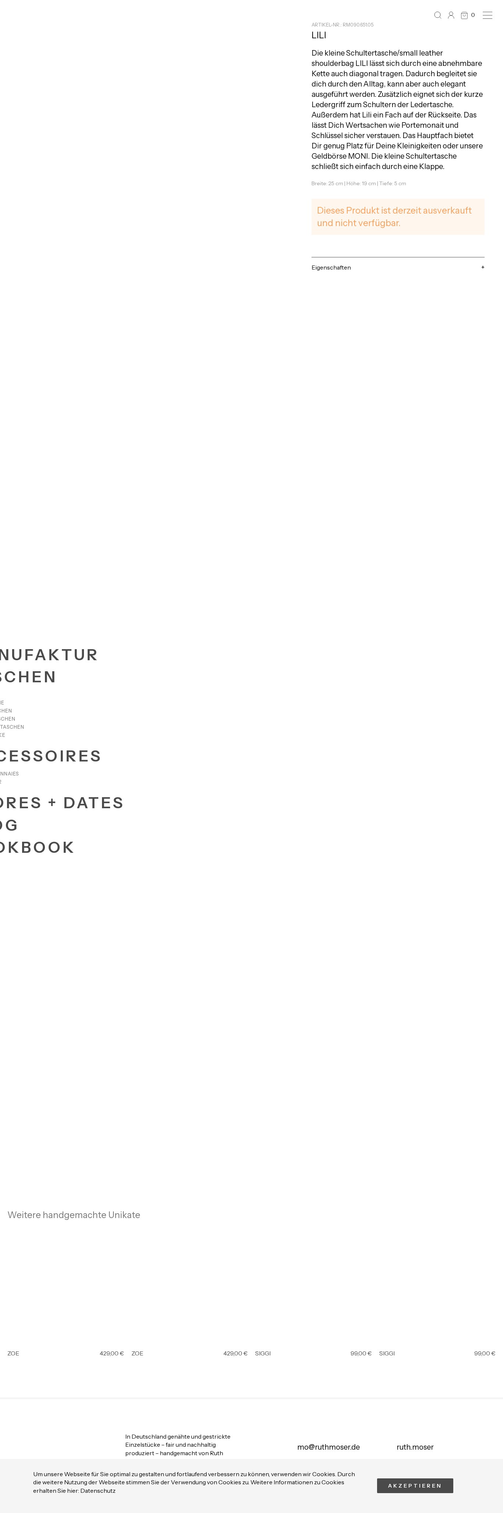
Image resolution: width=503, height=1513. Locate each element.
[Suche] (437, 15)
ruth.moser (415, 1447)
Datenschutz (98, 1490)
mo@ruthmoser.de (328, 1447)
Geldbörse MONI (340, 156)
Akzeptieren (415, 1485)
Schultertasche (371, 53)
